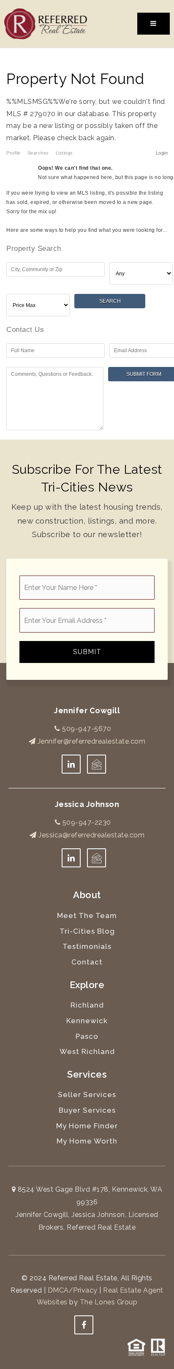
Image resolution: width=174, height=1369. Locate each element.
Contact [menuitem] (87, 962)
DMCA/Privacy (73, 1290)
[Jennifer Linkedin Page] (71, 764)
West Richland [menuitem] (87, 1051)
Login (162, 152)
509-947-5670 (85, 729)
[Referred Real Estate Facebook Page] (83, 1324)
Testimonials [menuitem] (87, 946)
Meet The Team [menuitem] (87, 915)
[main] (87, 244)
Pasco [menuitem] (87, 1036)
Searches (38, 152)
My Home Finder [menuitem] (87, 1126)
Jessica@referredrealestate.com (91, 835)
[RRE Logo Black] (45, 23)
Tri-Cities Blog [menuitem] (87, 931)
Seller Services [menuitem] (87, 1094)
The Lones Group (109, 1302)
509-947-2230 (85, 822)
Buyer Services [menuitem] (87, 1110)
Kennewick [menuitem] (87, 1020)
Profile (13, 152)
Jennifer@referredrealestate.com (92, 741)
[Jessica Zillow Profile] (96, 764)
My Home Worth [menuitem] (87, 1141)
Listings (64, 152)
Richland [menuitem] (87, 1005)
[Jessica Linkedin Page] (71, 857)
